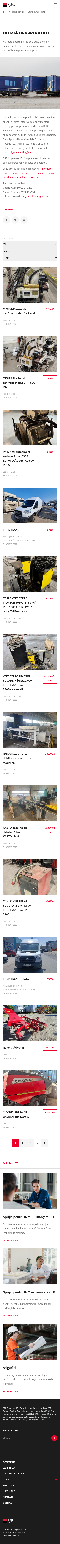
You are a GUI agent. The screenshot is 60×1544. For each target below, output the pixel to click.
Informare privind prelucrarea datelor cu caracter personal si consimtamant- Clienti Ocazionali (30, 173)
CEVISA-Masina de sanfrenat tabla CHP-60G (19, 311)
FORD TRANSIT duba (16, 979)
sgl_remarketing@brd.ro (22, 152)
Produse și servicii (16, 11)
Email (24, 220)
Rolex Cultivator (13, 1048)
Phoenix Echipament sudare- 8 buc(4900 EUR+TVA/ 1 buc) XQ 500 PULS (18, 458)
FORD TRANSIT (12, 530)
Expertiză (9, 1468)
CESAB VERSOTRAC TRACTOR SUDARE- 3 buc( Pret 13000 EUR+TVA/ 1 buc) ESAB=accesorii (19, 604)
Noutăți (8, 1497)
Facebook (6, 220)
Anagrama (15, 1535)
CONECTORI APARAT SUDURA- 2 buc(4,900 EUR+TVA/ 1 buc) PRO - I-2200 (19, 907)
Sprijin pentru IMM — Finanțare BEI (28, 1217)
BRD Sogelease (9, 5)
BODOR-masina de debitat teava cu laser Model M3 (17, 758)
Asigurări (9, 1368)
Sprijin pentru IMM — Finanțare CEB (29, 1292)
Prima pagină (3, 11)
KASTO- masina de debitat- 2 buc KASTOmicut (15, 832)
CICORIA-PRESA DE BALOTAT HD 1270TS (16, 1114)
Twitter (15, 220)
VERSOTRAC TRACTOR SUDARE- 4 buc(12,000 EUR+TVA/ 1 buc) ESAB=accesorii (17, 682)
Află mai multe (10, 1240)
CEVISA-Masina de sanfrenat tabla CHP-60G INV (19, 382)
